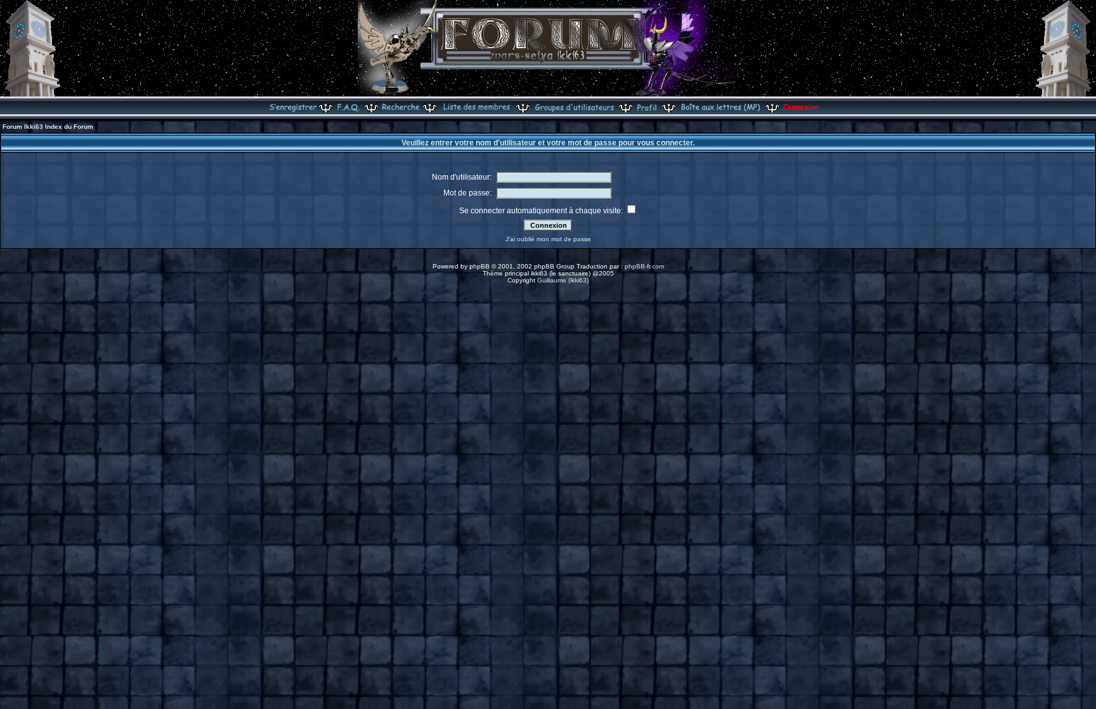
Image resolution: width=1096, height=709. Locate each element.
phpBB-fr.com (644, 266)
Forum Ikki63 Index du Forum (48, 126)
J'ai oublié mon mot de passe (548, 238)
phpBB (479, 266)
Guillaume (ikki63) (563, 280)
